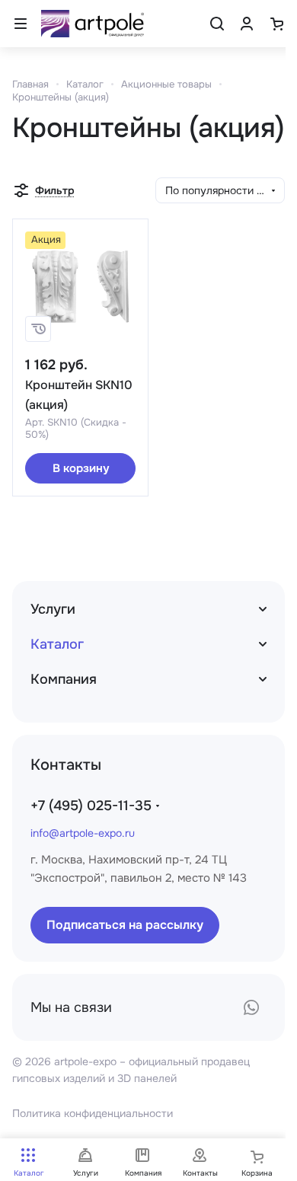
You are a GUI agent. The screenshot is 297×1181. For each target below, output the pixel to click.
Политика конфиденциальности (92, 1113)
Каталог (57, 644)
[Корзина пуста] (276, 23)
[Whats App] (251, 1007)
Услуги (52, 609)
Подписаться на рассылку (124, 925)
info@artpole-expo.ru (82, 833)
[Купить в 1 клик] (38, 329)
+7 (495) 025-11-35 (91, 805)
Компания (63, 679)
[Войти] (247, 23)
